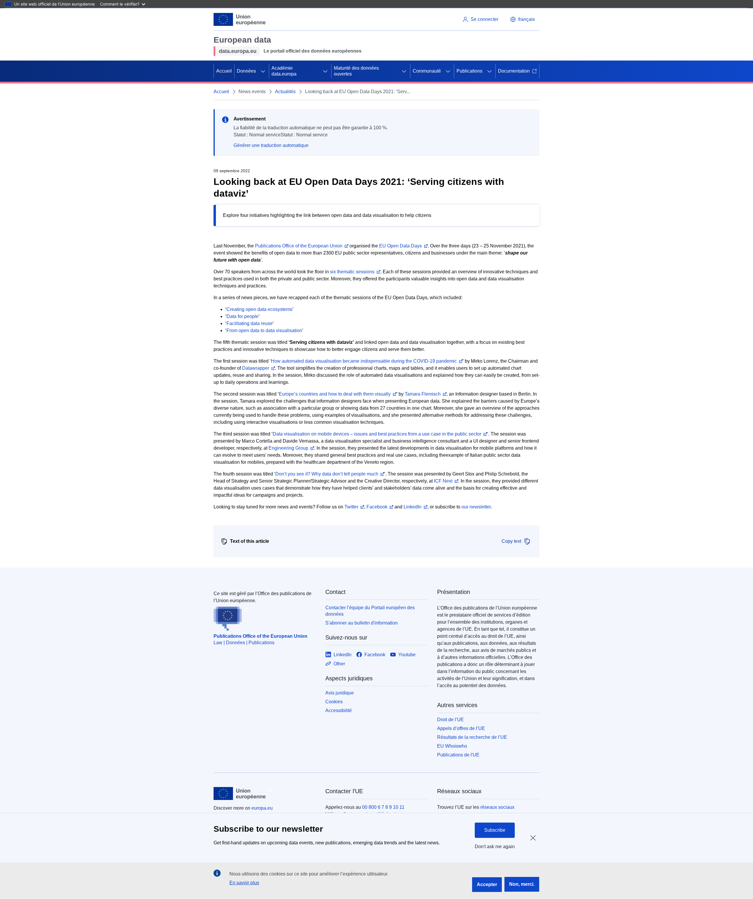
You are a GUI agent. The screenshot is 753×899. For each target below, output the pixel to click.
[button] (522, 19)
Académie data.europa (283, 71)
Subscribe (494, 830)
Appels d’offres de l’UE (461, 728)
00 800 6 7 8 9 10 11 (383, 807)
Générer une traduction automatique (271, 145)
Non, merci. (521, 884)
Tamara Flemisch (423, 393)
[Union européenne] (240, 19)
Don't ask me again (495, 846)
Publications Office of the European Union (260, 636)
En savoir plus (244, 882)
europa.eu (262, 808)
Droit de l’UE (450, 719)
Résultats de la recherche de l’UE (472, 737)
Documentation (514, 70)
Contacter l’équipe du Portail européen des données (370, 611)
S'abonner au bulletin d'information (361, 622)
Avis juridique (339, 692)
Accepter (487, 884)
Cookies (334, 701)
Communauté (427, 70)
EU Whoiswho (452, 746)
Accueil (224, 70)
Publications (469, 70)
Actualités (285, 91)
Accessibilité (338, 710)
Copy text (511, 541)
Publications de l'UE (458, 754)
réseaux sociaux (497, 807)
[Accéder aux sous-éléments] (263, 71)
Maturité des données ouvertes (356, 71)
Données (246, 70)
